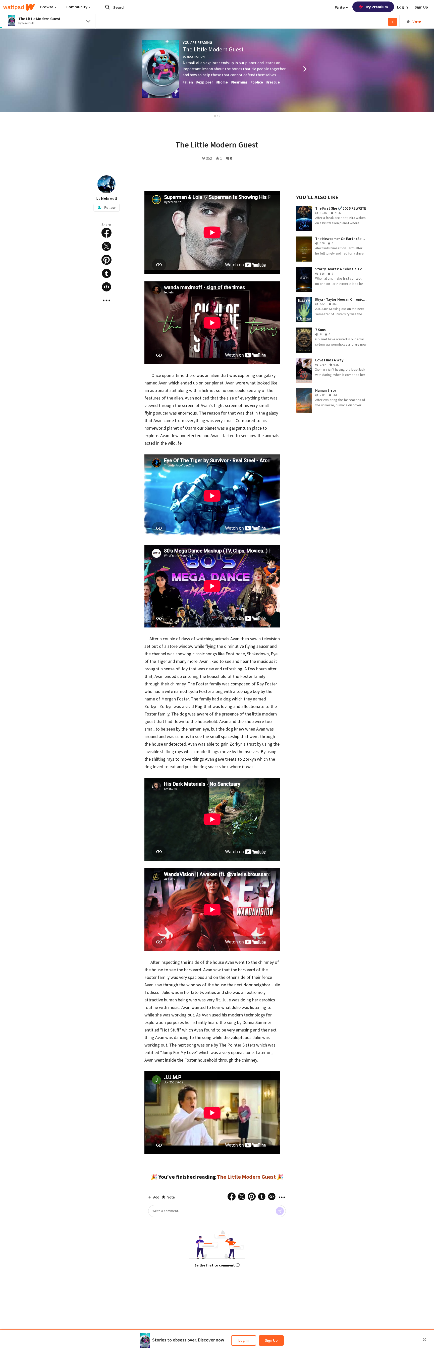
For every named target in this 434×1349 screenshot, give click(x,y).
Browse (47, 6)
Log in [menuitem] (402, 7)
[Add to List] (392, 22)
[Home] (19, 7)
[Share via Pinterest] (106, 260)
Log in (243, 1340)
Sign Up (271, 1340)
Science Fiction (194, 56)
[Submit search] (107, 7)
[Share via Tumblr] (106, 273)
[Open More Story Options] (106, 300)
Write (340, 7)
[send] (280, 1211)
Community (77, 6)
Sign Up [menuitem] (421, 7)
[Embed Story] (106, 287)
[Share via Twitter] (106, 246)
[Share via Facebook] (106, 233)
